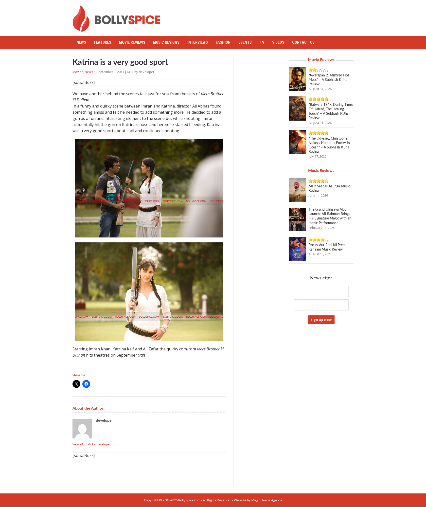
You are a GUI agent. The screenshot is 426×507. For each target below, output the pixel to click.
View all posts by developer (93, 444)
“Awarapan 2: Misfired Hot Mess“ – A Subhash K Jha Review (329, 80)
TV (262, 42)
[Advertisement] (264, 16)
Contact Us (303, 42)
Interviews (197, 42)
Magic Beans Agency (266, 500)
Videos (278, 42)
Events (245, 42)
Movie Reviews (132, 42)
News (81, 42)
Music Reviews (166, 42)
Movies (77, 72)
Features (102, 42)
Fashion (223, 42)
